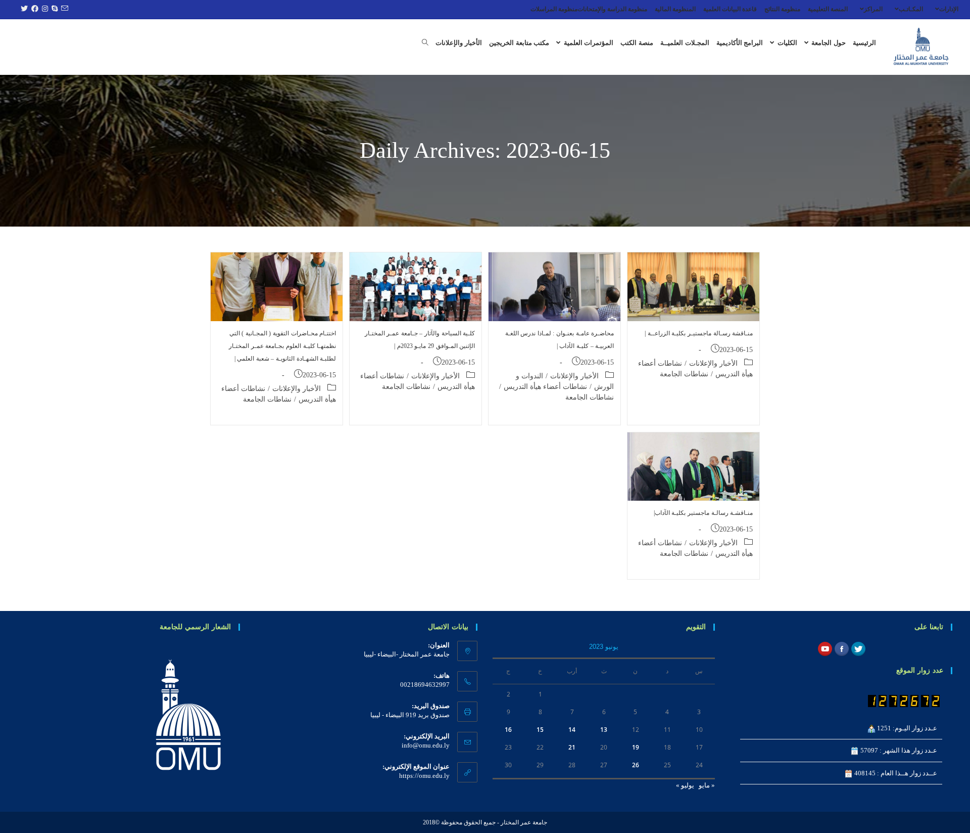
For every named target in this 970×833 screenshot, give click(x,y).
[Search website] (425, 43)
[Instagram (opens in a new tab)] (43, 9)
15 (540, 729)
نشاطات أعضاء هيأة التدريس (545, 386)
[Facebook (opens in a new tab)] (33, 9)
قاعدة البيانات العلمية (730, 9)
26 (635, 765)
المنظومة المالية (675, 9)
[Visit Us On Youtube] (824, 648)
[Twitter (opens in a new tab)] (23, 9)
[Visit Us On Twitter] (858, 648)
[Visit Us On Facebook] (841, 648)
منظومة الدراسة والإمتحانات (612, 9)
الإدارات (948, 9)
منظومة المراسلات (553, 9)
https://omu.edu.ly (424, 775)
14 (571, 729)
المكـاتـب (911, 9)
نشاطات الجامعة (684, 374)
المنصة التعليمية (828, 9)
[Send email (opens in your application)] (63, 9)
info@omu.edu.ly (426, 745)
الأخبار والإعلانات (713, 363)
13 (603, 729)
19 (635, 747)
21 (571, 747)
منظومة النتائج (782, 9)
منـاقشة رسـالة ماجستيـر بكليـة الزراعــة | (699, 333)
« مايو (707, 785)
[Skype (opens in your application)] (53, 9)
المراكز (873, 9)
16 (508, 729)
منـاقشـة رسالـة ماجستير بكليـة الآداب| (703, 512)
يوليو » (685, 785)
